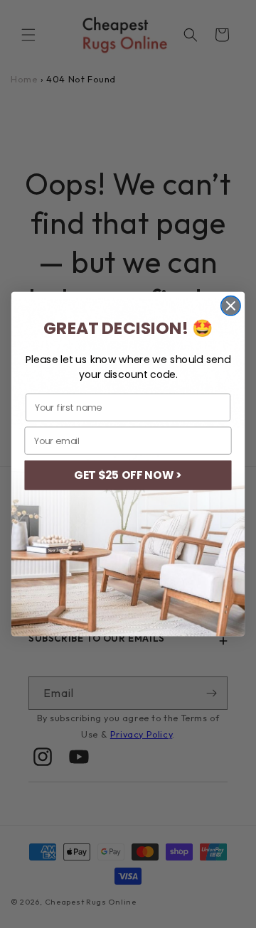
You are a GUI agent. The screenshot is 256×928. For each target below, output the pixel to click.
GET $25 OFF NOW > (128, 475)
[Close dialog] (230, 305)
